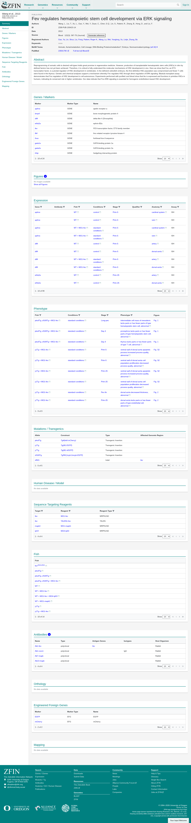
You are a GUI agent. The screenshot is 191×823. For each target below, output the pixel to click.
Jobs (114, 780)
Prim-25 (116, 275)
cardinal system (158, 212)
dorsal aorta (157, 251)
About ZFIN (156, 783)
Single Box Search (158, 780)
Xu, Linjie (124, 39)
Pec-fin (104, 392)
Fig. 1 (156, 320)
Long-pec (105, 320)
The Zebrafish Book (82, 785)
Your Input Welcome (178, 820)
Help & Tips (155, 773)
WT (75, 212)
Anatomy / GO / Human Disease (48, 786)
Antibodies (39, 783)
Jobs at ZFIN (156, 792)
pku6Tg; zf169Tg (42, 576)
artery (154, 244)
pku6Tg (38, 571)
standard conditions (76, 320)
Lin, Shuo (70, 39)
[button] (41, 207)
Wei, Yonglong (113, 39)
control (96, 212)
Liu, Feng (79, 39)
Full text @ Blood (80, 51)
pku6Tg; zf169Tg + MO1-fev (46, 320)
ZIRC (76, 788)
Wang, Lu (103, 39)
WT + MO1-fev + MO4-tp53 (46, 596)
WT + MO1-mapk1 (42, 601)
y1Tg (37, 606)
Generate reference (96, 35)
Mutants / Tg (40, 780)
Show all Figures (40, 184)
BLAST (77, 796)
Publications (40, 789)
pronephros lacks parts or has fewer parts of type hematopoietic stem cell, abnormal (136, 334)
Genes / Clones (41, 773)
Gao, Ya (61, 39)
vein (153, 220)
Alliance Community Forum (124, 783)
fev (40, 566)
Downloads (78, 773)
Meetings (116, 777)
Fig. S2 (157, 350)
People (115, 786)
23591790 (62, 51)
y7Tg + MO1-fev (41, 400)
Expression (39, 777)
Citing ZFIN (155, 786)
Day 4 (103, 331)
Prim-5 (115, 212)
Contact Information (159, 789)
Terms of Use (181, 807)
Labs (115, 789)
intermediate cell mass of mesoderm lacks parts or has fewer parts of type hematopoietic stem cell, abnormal (136, 323)
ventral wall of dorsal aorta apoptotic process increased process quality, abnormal (135, 352)
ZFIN (76, 799)
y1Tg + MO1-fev (41, 350)
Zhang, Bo (133, 39)
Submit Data (79, 777)
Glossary (154, 777)
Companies (117, 792)
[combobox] (148, 4)
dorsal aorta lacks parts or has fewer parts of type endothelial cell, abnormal (136, 403)
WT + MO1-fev (80, 228)
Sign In (186, 5)
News (115, 773)
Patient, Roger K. (91, 39)
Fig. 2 (156, 392)
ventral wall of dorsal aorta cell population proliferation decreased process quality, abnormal (135, 363)
